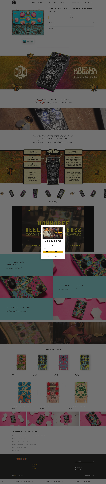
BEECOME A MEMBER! (53, 251)
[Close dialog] (64, 226)
